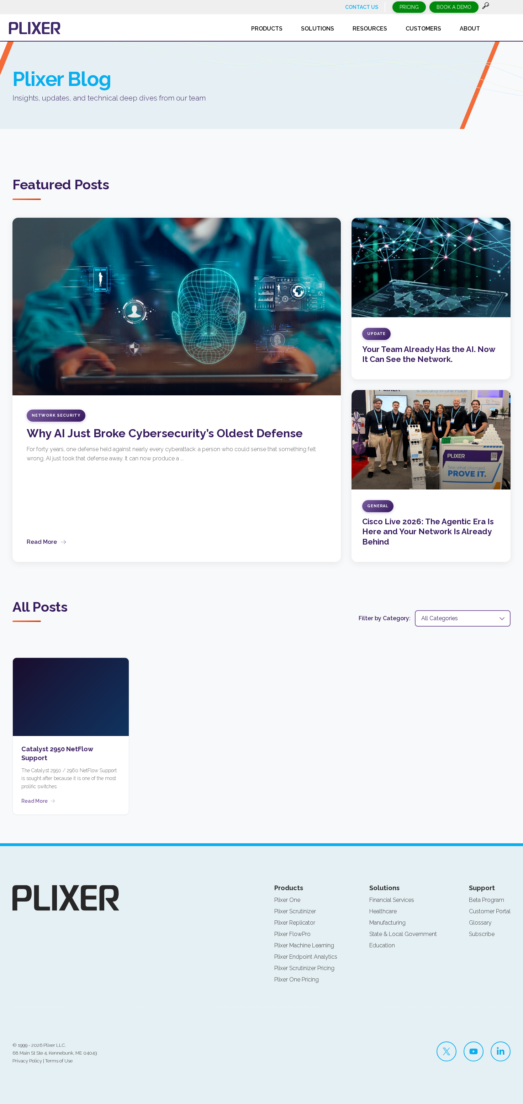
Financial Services (391, 900)
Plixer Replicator (294, 922)
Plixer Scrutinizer (295, 911)
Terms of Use (59, 1061)
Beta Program (486, 900)
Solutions (384, 888)
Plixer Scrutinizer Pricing (304, 968)
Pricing (409, 7)
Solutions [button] (317, 28)
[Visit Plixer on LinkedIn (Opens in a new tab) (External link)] (501, 1051)
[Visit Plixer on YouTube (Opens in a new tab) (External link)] (474, 1051)
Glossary (480, 922)
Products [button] (266, 28)
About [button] (470, 28)
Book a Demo (454, 7)
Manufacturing (387, 922)
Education (382, 945)
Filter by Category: (385, 618)
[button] (485, 7)
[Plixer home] (34, 28)
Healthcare (383, 911)
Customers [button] (423, 28)
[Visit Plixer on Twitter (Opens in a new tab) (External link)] (446, 1051)
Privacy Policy (27, 1061)
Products (288, 888)
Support (482, 888)
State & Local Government (403, 934)
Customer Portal (490, 911)
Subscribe (482, 934)
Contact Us (361, 7)
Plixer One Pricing (296, 979)
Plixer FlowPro (292, 934)
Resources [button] (370, 28)
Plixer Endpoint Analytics (305, 956)
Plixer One (287, 900)
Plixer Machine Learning (304, 945)
